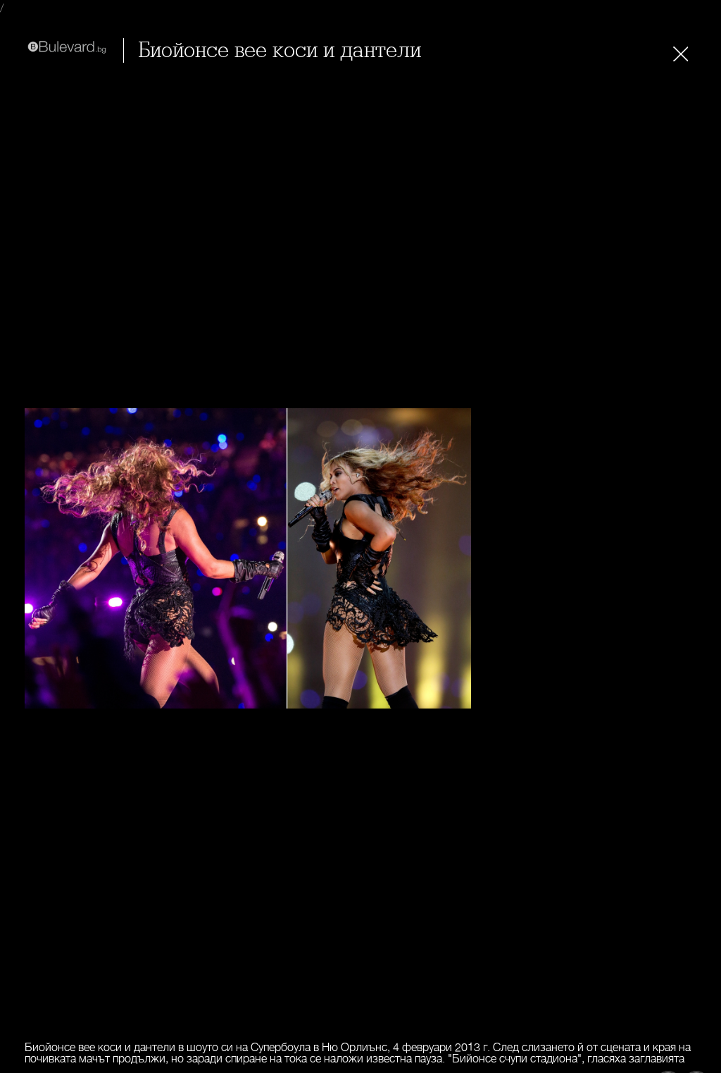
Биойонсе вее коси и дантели (279, 50)
